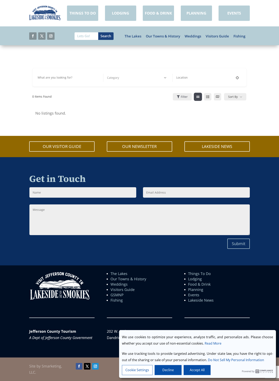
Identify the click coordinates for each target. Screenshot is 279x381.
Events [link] (193, 294)
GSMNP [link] (117, 294)
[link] (44, 19)
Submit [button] (238, 243)
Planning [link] (195, 289)
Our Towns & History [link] (163, 36)
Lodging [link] (195, 278)
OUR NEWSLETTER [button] (139, 146)
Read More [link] (213, 343)
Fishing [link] (239, 36)
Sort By (233, 97)
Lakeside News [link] (201, 300)
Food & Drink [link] (199, 284)
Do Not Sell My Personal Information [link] (236, 360)
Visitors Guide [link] (217, 36)
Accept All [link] (197, 370)
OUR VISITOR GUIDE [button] (62, 146)
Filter (184, 97)
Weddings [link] (193, 36)
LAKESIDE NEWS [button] (217, 146)
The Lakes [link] (133, 36)
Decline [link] (168, 370)
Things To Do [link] (199, 273)
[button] (33, 36)
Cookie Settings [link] (137, 370)
